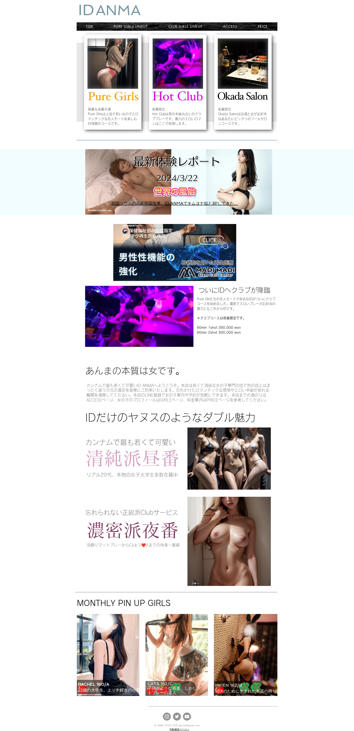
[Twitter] (177, 717)
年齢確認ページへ (179, 729)
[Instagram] (167, 717)
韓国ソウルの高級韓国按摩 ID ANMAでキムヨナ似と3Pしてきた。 (174, 203)
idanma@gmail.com (189, 725)
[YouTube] (187, 717)
